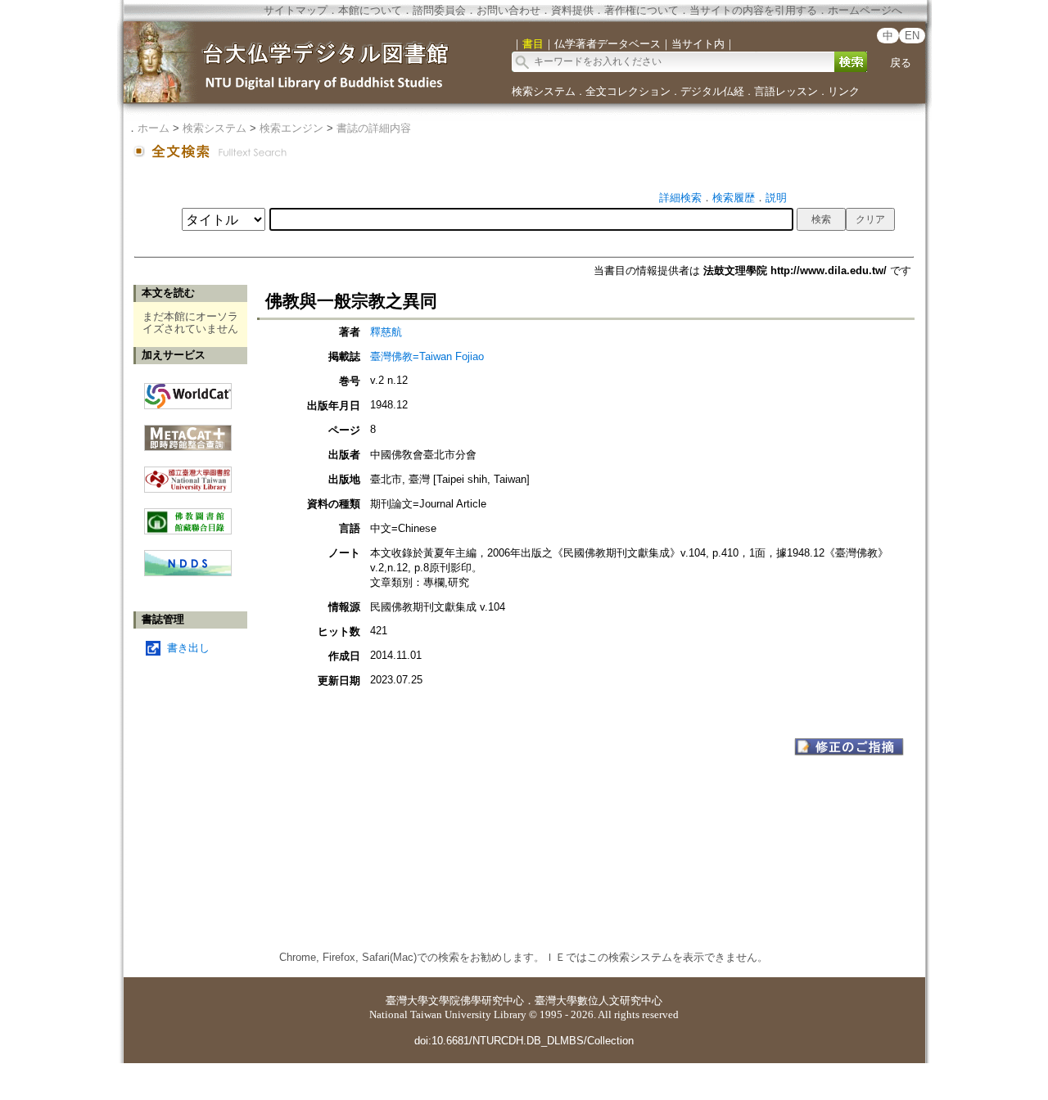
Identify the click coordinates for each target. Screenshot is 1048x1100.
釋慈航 (386, 332)
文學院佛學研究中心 (476, 1000)
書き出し (188, 648)
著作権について (641, 10)
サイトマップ (296, 10)
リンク (844, 91)
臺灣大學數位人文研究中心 (598, 1000)
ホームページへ (865, 10)
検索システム (544, 91)
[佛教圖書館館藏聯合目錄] (188, 515)
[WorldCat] (188, 392)
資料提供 (572, 10)
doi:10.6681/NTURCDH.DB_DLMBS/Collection (524, 1041)
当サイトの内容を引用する (753, 10)
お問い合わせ (508, 10)
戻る (900, 62)
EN (912, 35)
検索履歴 (733, 198)
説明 (776, 198)
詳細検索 (680, 198)
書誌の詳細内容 (374, 128)
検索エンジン (291, 128)
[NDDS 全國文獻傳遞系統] (188, 572)
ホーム (153, 128)
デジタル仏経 (712, 91)
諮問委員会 (439, 10)
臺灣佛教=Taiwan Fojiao (427, 356)
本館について (370, 10)
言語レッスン (786, 91)
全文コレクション (628, 91)
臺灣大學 (407, 1000)
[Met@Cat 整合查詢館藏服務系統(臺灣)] (188, 431)
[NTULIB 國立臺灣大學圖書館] (188, 473)
